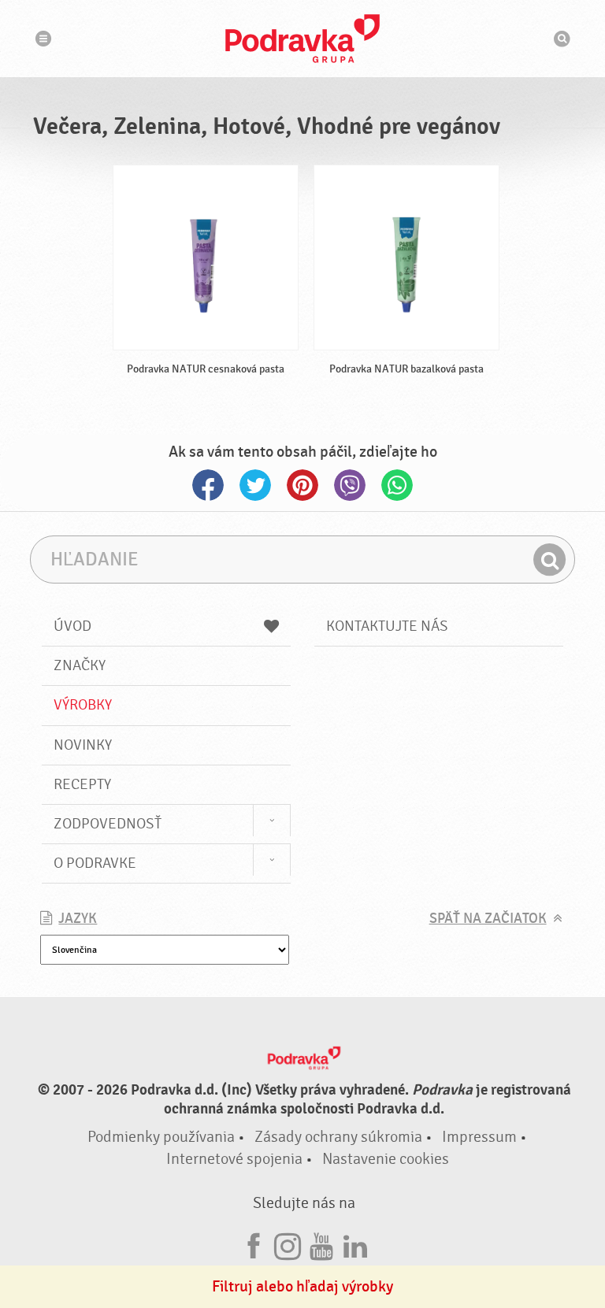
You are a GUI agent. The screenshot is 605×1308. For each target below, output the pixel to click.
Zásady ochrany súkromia (338, 1137)
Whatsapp (397, 485)
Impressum (479, 1137)
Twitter (255, 485)
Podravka (302, 38)
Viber (350, 485)
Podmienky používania (161, 1137)
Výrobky (83, 704)
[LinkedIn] (355, 1243)
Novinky (83, 745)
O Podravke (95, 863)
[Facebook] (253, 1243)
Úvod (72, 626)
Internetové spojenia (234, 1159)
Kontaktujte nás (387, 626)
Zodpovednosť (107, 823)
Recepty (82, 784)
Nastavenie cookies (385, 1159)
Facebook (208, 485)
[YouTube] (321, 1243)
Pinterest (302, 485)
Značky (80, 665)
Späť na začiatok (488, 918)
